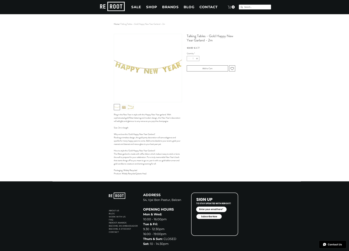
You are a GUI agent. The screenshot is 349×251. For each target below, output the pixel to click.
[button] (231, 7)
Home (116, 24)
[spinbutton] (193, 58)
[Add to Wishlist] (232, 68)
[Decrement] (189, 58)
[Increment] (197, 58)
